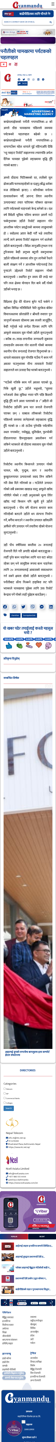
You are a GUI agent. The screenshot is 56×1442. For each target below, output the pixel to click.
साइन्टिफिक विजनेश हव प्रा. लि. (29, 1416)
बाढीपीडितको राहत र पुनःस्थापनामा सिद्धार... (33, 1289)
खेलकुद (33, 1324)
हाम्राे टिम (5, 1362)
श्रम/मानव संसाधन (9, 1340)
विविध (32, 1328)
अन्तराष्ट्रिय (34, 1332)
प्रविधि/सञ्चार (7, 1344)
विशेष (32, 1366)
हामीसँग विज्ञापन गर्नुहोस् (14, 1373)
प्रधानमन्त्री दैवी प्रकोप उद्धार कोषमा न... (31, 1278)
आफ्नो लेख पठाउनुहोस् (14, 1378)
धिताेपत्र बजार (8, 1325)
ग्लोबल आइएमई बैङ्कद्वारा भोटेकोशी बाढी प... (33, 1267)
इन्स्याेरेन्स (6, 1321)
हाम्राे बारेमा (6, 1358)
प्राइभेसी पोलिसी (9, 1370)
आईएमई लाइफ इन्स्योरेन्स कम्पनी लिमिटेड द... (34, 1246)
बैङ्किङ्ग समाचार (8, 1317)
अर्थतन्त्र (5, 1329)
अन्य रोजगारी (35, 1380)
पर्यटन (32, 1343)
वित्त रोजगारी (35, 1373)
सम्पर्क (4, 1366)
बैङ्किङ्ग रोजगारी (36, 1369)
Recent (42, 1236)
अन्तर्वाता (34, 1358)
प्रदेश (32, 1336)
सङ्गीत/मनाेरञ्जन (36, 1321)
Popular (14, 1236)
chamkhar (15, 615)
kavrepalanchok (29, 615)
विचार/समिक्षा (36, 1362)
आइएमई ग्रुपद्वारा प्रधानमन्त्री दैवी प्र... (30, 1256)
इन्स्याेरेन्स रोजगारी (37, 1377)
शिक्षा (4, 1332)
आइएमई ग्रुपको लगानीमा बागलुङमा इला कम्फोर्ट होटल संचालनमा (27, 1053)
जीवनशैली (6, 1336)
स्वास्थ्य (33, 1317)
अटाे (32, 1339)
